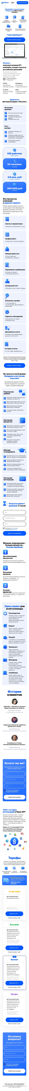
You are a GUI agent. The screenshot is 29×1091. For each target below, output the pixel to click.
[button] (22, 2)
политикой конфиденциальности (12, 791)
